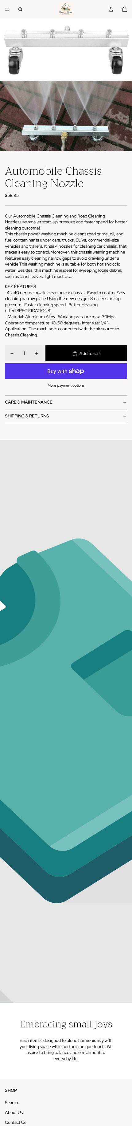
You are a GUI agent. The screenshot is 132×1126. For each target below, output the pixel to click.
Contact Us (15, 1122)
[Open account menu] (111, 9)
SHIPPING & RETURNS (27, 416)
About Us (14, 1112)
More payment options (66, 385)
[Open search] (20, 9)
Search (11, 1102)
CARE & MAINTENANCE (28, 402)
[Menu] (7, 9)
